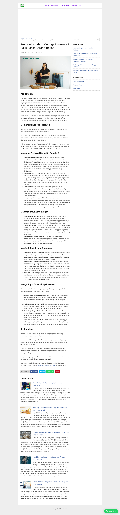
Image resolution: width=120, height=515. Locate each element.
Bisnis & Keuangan (31, 38)
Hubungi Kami (65, 5)
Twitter (43, 371)
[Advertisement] (60, 21)
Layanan (54, 5)
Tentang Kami (76, 5)
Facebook (35, 371)
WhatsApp (50, 371)
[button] (111, 511)
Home (47, 5)
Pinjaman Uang (77, 85)
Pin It (58, 371)
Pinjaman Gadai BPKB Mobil (47, 365)
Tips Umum (76, 88)
